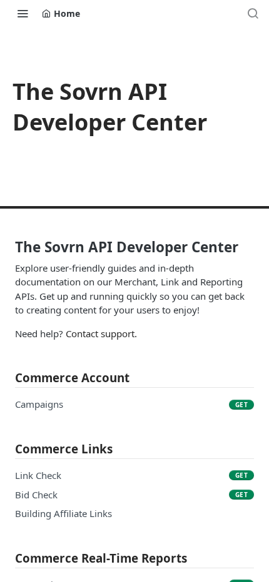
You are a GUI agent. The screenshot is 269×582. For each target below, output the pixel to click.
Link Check (38, 475)
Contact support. (101, 333)
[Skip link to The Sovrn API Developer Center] (6, 247)
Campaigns (39, 404)
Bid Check (36, 494)
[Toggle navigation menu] (23, 13)
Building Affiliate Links (63, 513)
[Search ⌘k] (253, 13)
